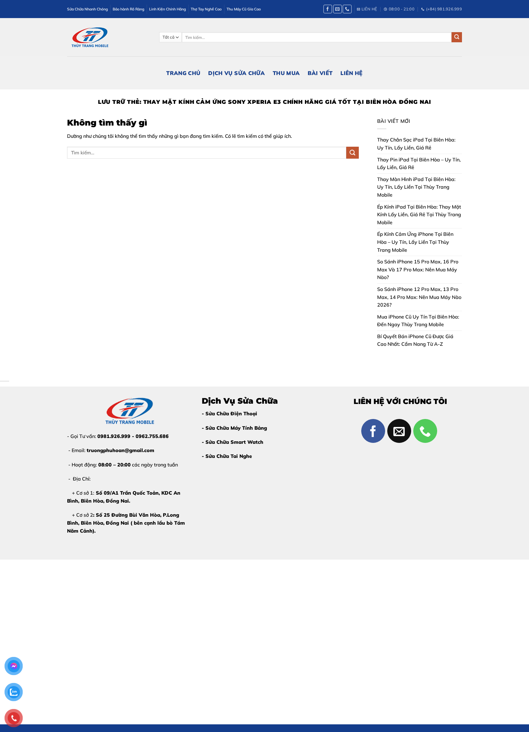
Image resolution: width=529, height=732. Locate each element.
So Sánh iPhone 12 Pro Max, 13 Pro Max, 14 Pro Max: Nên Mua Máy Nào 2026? (419, 297)
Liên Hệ (351, 73)
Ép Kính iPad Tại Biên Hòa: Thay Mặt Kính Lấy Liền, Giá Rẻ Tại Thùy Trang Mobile (419, 214)
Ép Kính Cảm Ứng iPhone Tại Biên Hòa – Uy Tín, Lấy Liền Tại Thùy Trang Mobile (415, 242)
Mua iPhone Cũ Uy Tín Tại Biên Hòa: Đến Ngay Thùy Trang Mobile (418, 321)
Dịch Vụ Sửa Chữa (236, 73)
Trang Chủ (183, 73)
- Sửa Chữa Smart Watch (232, 442)
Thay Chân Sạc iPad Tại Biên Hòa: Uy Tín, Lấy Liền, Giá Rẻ (416, 144)
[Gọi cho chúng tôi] (347, 9)
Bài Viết (320, 73)
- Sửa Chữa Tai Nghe (227, 456)
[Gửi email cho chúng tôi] (337, 9)
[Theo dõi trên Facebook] (327, 9)
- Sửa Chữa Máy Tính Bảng (234, 428)
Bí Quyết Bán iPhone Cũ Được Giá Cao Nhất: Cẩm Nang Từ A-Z (415, 340)
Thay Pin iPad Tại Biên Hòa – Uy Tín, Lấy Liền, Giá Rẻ (419, 164)
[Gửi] (457, 37)
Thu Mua (286, 73)
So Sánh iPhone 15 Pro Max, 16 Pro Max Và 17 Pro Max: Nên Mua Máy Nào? (417, 269)
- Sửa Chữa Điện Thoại (229, 413)
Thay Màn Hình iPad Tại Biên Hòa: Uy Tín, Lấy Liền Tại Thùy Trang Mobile (416, 187)
